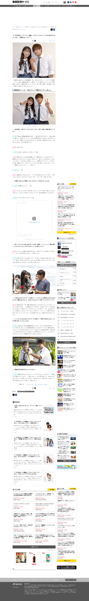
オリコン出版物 (20, 579)
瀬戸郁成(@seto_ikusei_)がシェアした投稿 (34, 239)
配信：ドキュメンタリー (28, 391)
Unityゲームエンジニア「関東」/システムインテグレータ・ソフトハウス (66, 188)
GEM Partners (61, 285)
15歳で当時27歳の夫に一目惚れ (66, 333)
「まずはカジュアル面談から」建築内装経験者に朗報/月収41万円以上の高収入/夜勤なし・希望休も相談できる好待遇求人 (66, 493)
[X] (68, 2)
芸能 (17, 5)
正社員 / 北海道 (45, 538)
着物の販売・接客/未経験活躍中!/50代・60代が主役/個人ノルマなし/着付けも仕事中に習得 (66, 224)
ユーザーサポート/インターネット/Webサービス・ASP (66, 526)
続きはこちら (35, 547)
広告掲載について (27, 579)
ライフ (59, 5)
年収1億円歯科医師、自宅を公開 (67, 317)
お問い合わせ (34, 579)
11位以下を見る (67, 342)
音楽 (20, 5)
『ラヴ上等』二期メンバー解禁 (66, 311)
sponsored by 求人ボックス (72, 234)
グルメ (51, 5)
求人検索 (52, 489)
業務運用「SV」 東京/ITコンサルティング (66, 501)
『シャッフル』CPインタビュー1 (67, 323)
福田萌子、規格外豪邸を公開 (66, 330)
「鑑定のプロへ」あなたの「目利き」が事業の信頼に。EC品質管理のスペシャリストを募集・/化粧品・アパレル (66, 197)
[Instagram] (73, 2)
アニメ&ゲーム (30, 5)
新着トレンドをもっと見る (67, 302)
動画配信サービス (37, 5)
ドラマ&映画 (24, 5)
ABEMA (19, 391)
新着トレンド (72, 5)
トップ (14, 5)
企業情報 (74, 579)
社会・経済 (47, 5)
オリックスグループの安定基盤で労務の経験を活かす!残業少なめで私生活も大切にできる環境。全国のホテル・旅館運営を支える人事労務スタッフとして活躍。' (66, 206)
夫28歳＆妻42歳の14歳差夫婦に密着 (67, 336)
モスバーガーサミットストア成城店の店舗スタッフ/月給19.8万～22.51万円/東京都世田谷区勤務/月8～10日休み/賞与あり (66, 535)
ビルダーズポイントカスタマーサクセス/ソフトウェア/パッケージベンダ (66, 519)
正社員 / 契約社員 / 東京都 (44, 496)
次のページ (51, 40)
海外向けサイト (48, 579)
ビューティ (55, 5)
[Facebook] (71, 2)
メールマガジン (41, 579)
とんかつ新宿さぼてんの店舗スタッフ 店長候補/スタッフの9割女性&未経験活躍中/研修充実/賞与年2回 (66, 510)
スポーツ (42, 5)
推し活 (68, 5)
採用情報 (69, 579)
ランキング (64, 5)
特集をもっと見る (67, 460)
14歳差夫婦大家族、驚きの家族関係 (67, 314)
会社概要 (14, 579)
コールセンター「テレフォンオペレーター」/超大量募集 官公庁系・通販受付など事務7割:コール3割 (66, 215)
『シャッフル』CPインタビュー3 (67, 339)
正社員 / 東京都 (23, 496)
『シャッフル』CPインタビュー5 (67, 320)
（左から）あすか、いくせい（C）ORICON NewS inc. (34, 126)
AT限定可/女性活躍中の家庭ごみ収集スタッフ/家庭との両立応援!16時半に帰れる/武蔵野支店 (66, 553)
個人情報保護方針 (55, 579)
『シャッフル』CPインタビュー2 (67, 327)
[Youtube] (75, 2)
